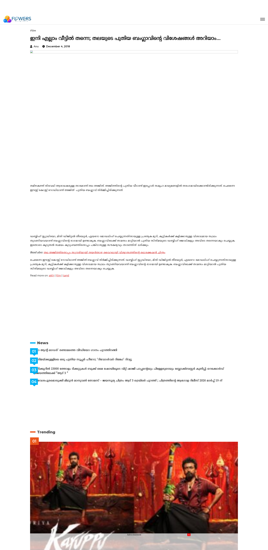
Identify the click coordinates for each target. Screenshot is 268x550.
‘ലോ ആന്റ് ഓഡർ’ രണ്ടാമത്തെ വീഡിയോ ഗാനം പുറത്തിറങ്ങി (83, 350)
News (42, 343)
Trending (46, 432)
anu (36, 46)
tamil (66, 275)
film (58, 275)
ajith (51, 275)
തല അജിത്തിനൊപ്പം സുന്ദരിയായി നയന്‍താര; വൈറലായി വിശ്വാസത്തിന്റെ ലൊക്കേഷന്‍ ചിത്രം (104, 252)
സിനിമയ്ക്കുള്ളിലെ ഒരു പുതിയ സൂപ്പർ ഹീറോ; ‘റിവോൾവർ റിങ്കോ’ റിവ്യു (90, 359)
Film (33, 30)
